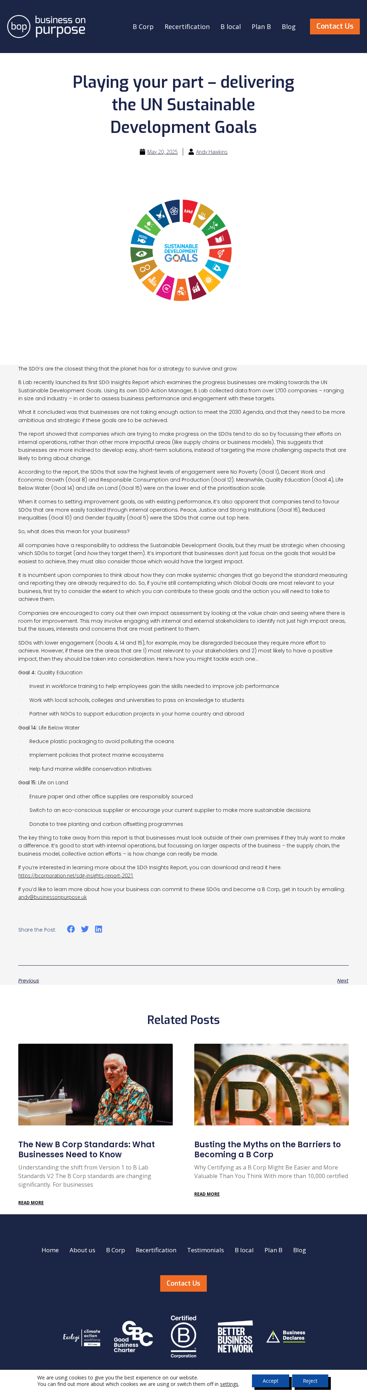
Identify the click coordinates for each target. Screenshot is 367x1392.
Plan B (261, 26)
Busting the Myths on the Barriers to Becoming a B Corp (267, 1150)
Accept (270, 1380)
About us (82, 1250)
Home (50, 1250)
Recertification (187, 26)
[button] (71, 929)
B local (230, 26)
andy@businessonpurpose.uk (52, 897)
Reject (310, 1380)
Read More (31, 1203)
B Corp (143, 26)
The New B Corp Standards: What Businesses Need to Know (86, 1150)
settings (229, 1384)
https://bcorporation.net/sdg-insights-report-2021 (75, 875)
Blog (289, 26)
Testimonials (205, 1250)
